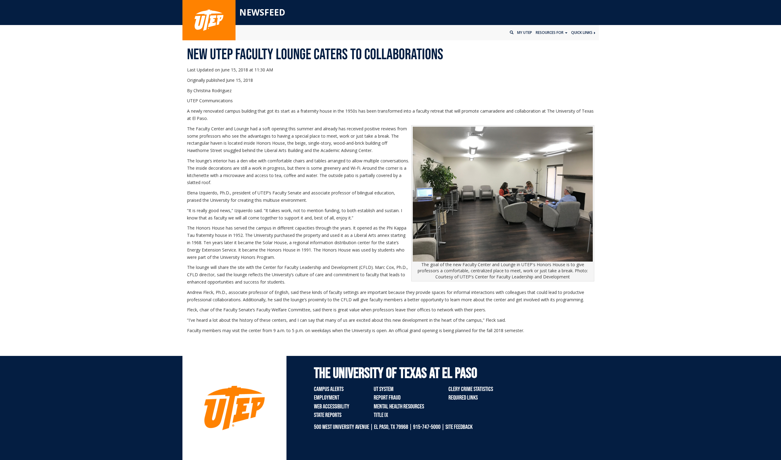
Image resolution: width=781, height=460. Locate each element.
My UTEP (524, 32)
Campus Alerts (329, 389)
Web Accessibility (331, 406)
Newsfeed (262, 12)
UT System (384, 389)
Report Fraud (387, 397)
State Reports (327, 415)
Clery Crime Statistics (470, 389)
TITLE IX (381, 415)
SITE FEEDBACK (459, 427)
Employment (326, 397)
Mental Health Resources (399, 406)
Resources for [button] (550, 32)
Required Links (463, 397)
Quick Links (582, 32)
